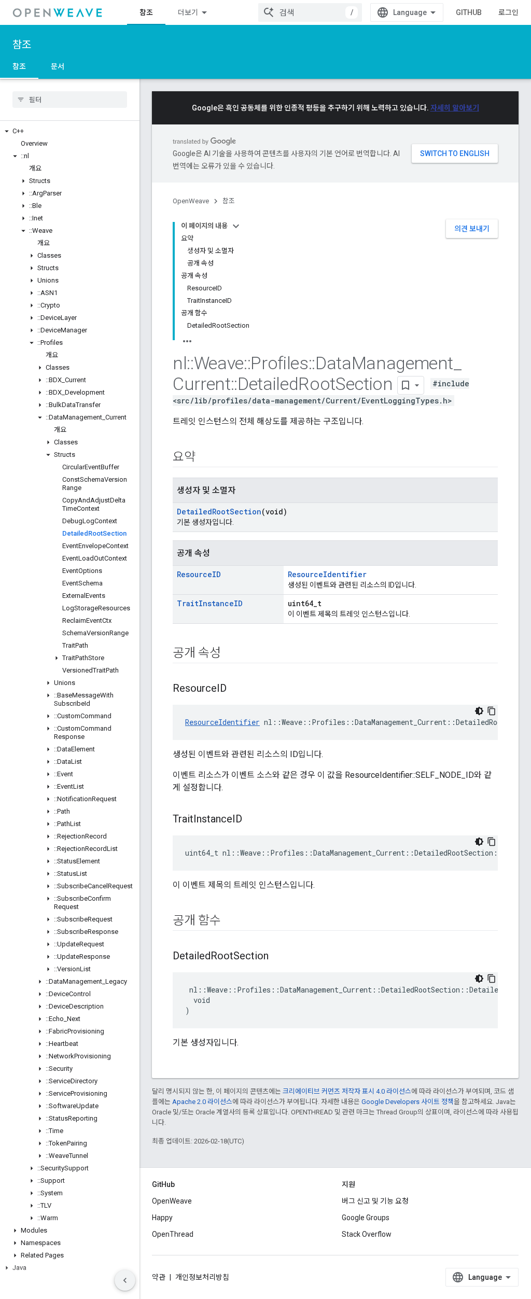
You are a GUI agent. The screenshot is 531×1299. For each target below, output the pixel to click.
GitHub (469, 12)
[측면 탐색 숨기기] (125, 1280)
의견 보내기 (472, 229)
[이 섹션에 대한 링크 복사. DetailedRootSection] (279, 957)
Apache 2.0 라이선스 (202, 1102)
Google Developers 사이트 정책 (407, 1102)
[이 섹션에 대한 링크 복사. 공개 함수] (231, 921)
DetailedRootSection (219, 511)
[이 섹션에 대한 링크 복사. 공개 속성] (231, 654)
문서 (57, 66)
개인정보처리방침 (202, 1277)
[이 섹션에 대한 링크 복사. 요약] (205, 458)
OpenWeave (191, 201)
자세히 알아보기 (454, 108)
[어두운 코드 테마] (479, 711)
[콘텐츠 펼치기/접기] (236, 226)
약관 (158, 1277)
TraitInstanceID (210, 603)
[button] (69, 131)
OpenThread (172, 1234)
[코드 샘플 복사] (491, 711)
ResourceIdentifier (327, 574)
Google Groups (365, 1217)
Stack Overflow (367, 1234)
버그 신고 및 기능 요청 (375, 1201)
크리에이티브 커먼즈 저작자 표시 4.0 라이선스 (347, 1091)
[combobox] (310, 12)
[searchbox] (69, 99)
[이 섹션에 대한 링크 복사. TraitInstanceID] (252, 820)
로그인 (508, 12)
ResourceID (199, 574)
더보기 (188, 12)
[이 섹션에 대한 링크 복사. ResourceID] (237, 689)
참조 (146, 12)
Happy (162, 1217)
